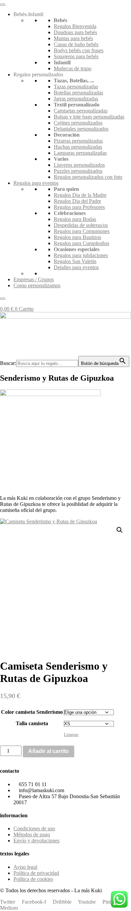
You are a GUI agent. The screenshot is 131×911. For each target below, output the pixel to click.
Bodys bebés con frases (78, 50)
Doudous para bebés (75, 32)
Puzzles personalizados (78, 171)
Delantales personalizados (81, 129)
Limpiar (71, 734)
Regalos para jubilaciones (81, 255)
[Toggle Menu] (2, 5)
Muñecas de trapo (72, 68)
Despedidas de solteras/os (81, 225)
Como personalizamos (36, 285)
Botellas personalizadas (78, 92)
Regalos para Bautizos (77, 237)
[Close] (2, 299)
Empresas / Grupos (33, 279)
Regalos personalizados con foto (88, 177)
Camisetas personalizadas (80, 110)
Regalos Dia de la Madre (80, 195)
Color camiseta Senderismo (32, 712)
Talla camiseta (32, 723)
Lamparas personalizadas (80, 153)
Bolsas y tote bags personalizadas (89, 117)
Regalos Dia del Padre (77, 201)
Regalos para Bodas (75, 219)
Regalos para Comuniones (82, 231)
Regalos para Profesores (79, 207)
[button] (120, 530)
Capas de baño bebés (76, 44)
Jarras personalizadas (76, 98)
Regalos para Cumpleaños (81, 243)
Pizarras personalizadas (78, 141)
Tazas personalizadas (76, 86)
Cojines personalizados (78, 123)
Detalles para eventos (76, 267)
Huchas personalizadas (78, 147)
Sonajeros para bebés (76, 56)
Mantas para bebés (73, 38)
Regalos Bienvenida (75, 26)
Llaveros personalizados (79, 165)
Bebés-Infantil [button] (28, 14)
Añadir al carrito (48, 751)
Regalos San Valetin (75, 261)
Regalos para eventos (35, 183)
